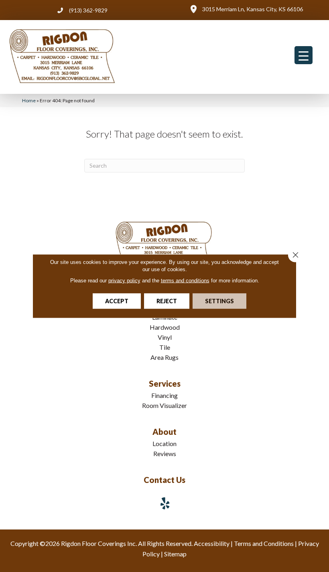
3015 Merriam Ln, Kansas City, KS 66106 (252, 9)
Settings (219, 301)
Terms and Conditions (264, 543)
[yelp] (165, 503)
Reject (166, 301)
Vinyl (165, 337)
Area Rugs (164, 357)
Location (164, 443)
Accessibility (211, 543)
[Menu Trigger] (303, 55)
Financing (164, 395)
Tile (164, 347)
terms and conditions (185, 281)
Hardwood (165, 327)
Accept (116, 301)
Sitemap (175, 554)
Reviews (164, 453)
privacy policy (124, 281)
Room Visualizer (164, 405)
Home (29, 100)
